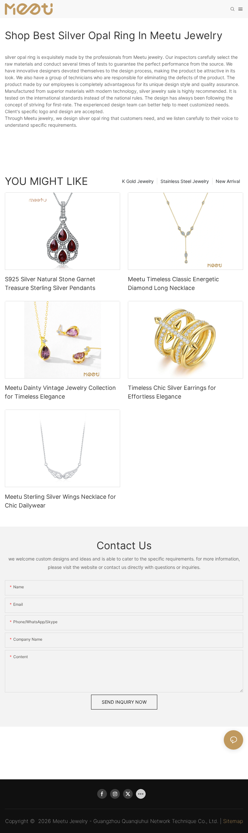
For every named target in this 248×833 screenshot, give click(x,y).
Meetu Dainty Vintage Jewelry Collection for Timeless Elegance (60, 392)
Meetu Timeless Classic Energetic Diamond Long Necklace (173, 283)
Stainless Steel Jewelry (184, 181)
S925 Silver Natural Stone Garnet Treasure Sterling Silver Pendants (50, 283)
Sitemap (233, 821)
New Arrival (228, 181)
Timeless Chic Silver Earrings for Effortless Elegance (172, 392)
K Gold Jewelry (138, 181)
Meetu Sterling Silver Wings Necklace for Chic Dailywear (60, 501)
